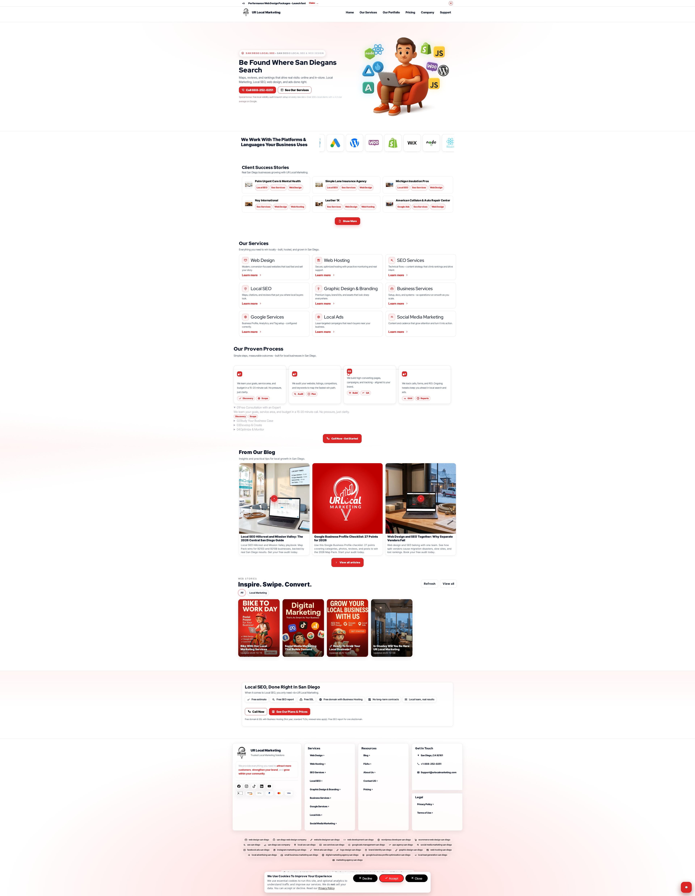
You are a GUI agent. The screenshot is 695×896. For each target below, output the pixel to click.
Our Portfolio (391, 12)
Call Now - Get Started (344, 438)
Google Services (318, 806)
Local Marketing (258, 592)
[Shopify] (426, 48)
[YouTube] (269, 786)
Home (350, 12)
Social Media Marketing (322, 823)
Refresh (429, 583)
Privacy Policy (424, 804)
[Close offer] (451, 3)
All (242, 592)
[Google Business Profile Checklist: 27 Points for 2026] (347, 498)
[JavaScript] (439, 52)
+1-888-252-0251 (431, 763)
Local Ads (315, 814)
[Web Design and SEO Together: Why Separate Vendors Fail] (421, 498)
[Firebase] (378, 67)
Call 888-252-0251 (259, 90)
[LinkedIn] (262, 786)
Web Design (316, 755)
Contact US (369, 780)
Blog (365, 755)
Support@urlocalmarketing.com (438, 772)
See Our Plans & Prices (292, 711)
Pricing (410, 12)
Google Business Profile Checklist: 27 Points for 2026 (346, 538)
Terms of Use (424, 812)
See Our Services (297, 90)
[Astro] (368, 70)
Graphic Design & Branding (324, 789)
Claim (318, 3)
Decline (367, 878)
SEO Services (317, 772)
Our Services (368, 12)
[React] (378, 49)
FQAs (366, 763)
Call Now (258, 711)
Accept (393, 878)
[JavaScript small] (434, 84)
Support (445, 12)
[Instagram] (246, 786)
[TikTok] (254, 786)
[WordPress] (442, 70)
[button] (347, 221)
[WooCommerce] (432, 66)
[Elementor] (368, 87)
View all (448, 583)
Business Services (319, 797)
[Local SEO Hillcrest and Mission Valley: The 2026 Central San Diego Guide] (274, 498)
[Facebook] (239, 786)
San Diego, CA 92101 (432, 755)
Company (427, 12)
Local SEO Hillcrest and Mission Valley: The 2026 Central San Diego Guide (272, 538)
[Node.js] (370, 53)
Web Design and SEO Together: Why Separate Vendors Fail (420, 538)
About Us (368, 772)
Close (418, 878)
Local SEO (315, 780)
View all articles (350, 562)
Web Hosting (317, 763)
